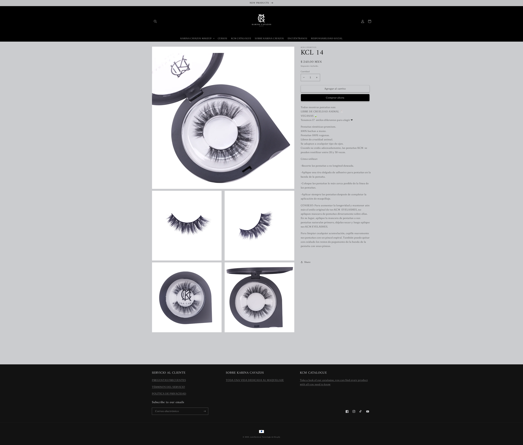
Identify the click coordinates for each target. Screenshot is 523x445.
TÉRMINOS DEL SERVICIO (168, 386)
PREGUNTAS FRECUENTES (169, 380)
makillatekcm (256, 437)
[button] (155, 21)
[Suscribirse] (204, 411)
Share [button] (307, 262)
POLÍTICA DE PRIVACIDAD (169, 393)
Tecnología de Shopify (271, 437)
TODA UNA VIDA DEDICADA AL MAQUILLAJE (255, 380)
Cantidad (305, 71)
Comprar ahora (335, 97)
